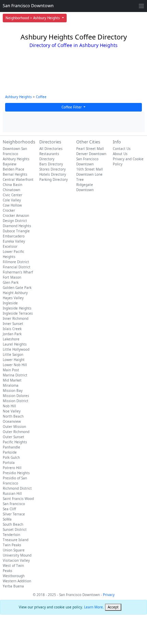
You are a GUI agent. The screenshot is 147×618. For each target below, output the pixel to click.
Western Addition (17, 581)
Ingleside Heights (17, 308)
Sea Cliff (9, 508)
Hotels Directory (52, 174)
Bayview (9, 164)
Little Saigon (13, 354)
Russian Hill (12, 493)
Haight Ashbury (15, 292)
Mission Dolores (16, 395)
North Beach (13, 416)
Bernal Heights (15, 174)
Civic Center (12, 195)
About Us (120, 153)
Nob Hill (9, 406)
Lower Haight (14, 359)
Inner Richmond (15, 318)
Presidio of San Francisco (15, 481)
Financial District (16, 267)
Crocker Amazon (16, 215)
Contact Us (122, 148)
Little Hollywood (16, 349)
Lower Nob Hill (15, 364)
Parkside (10, 452)
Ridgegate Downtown (85, 187)
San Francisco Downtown (28, 6)
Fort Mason (12, 277)
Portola (9, 462)
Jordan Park (12, 333)
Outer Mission (14, 426)
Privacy (109, 594)
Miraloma (10, 385)
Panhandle (11, 447)
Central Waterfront (18, 179)
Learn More (93, 607)
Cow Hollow (12, 205)
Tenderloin (11, 534)
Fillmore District (16, 261)
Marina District (15, 375)
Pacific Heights (15, 442)
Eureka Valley (14, 241)
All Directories (51, 148)
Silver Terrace (14, 514)
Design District (15, 220)
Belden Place (13, 169)
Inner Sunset (13, 323)
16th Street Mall (89, 169)
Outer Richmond (16, 431)
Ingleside (10, 303)
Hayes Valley (13, 297)
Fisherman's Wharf (18, 272)
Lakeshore (11, 339)
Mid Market (12, 380)
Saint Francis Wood (18, 498)
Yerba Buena (13, 586)
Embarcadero (14, 236)
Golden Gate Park (17, 287)
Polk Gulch (11, 457)
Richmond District (17, 488)
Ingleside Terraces (18, 313)
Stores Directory (52, 169)
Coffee (41, 96)
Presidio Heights (16, 472)
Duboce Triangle (16, 231)
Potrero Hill (12, 467)
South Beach (13, 524)
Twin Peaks (12, 545)
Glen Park (10, 282)
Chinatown (11, 189)
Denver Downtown (91, 153)
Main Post (11, 370)
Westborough (14, 575)
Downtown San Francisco (15, 151)
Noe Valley (12, 411)
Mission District (15, 400)
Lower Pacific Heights (13, 254)
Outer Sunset (13, 436)
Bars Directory (51, 164)
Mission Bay (13, 390)
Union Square (14, 550)
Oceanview (12, 421)
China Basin (12, 184)
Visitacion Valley (16, 560)
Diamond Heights (17, 225)
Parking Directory (53, 179)
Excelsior (10, 246)
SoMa (7, 519)
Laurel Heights (15, 344)
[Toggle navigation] (141, 6)
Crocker (9, 210)
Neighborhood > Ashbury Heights (33, 17)
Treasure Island (15, 539)
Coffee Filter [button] (72, 107)
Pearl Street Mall (90, 148)
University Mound (17, 555)
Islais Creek (12, 328)
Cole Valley (12, 200)
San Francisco (14, 503)
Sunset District (15, 529)
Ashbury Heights (18, 96)
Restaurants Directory (49, 156)
